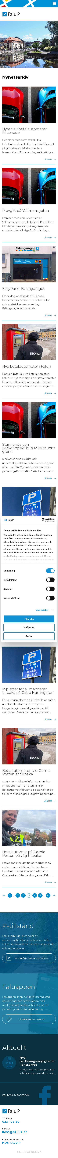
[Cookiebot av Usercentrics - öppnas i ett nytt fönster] (42, 520)
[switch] (50, 579)
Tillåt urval (29, 627)
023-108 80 (10, 1121)
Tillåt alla (29, 619)
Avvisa (29, 636)
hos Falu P (11, 1142)
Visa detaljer (42, 610)
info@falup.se (15, 1132)
